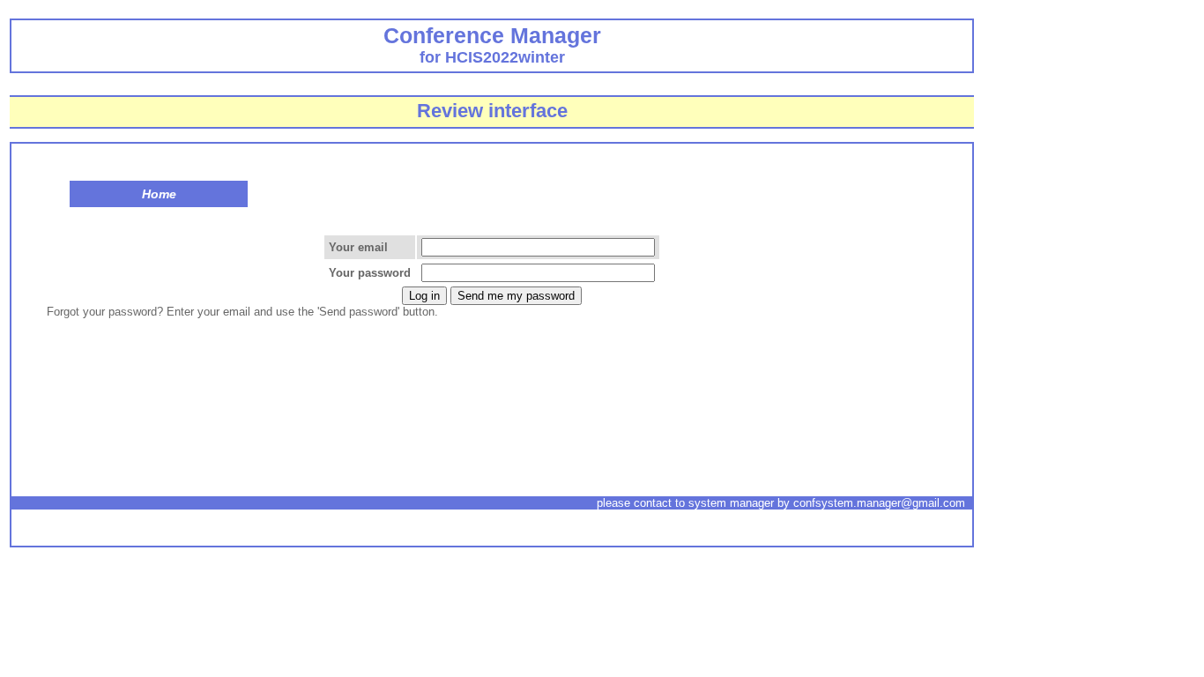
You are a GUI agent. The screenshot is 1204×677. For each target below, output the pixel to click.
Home (159, 194)
